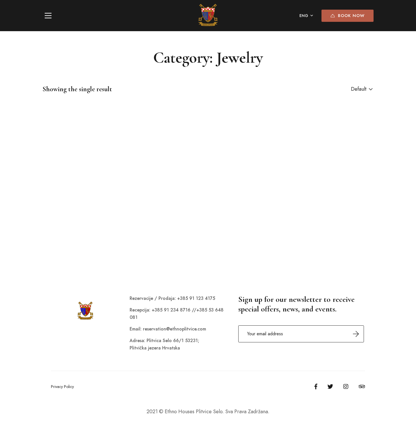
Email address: (301, 333)
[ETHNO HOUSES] (208, 15)
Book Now (351, 15)
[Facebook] (315, 386)
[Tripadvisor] (361, 386)
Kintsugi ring (55, 242)
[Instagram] (346, 386)
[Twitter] (330, 386)
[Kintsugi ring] (94, 171)
